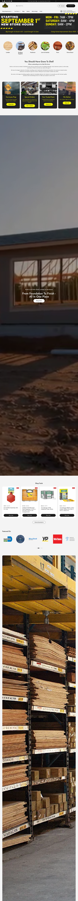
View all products (39, 522)
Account (63, 5)
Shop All (67, 103)
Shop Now (11, 104)
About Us (48, 104)
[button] (70, 5)
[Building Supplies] (20, 45)
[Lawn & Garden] (45, 45)
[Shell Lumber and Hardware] (5, 5)
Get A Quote (29, 105)
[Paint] (57, 45)
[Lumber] (8, 45)
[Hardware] (32, 45)
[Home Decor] (70, 45)
